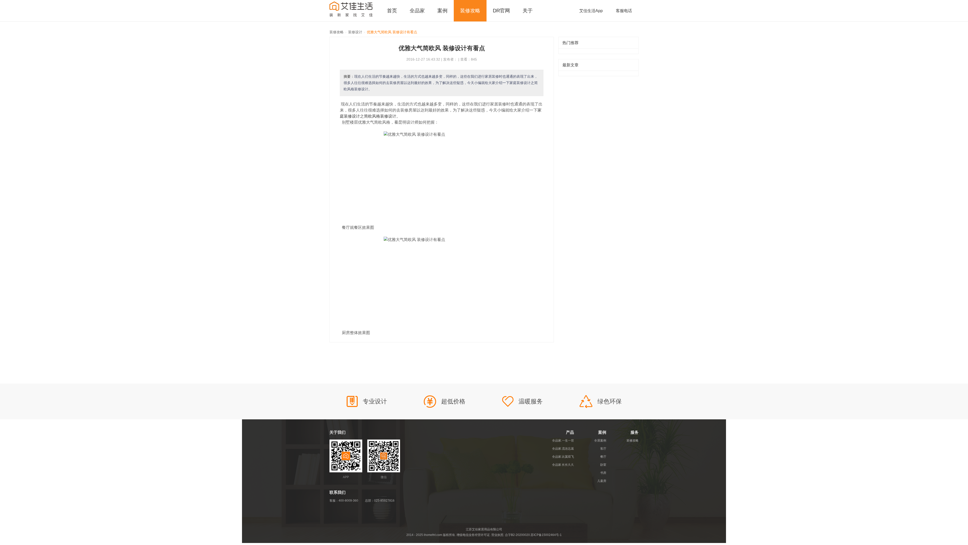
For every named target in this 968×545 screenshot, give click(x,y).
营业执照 (497, 535)
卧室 (603, 465)
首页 (392, 10)
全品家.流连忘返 (563, 448)
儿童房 (601, 481)
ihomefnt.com (433, 535)
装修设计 (355, 32)
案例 (442, 10)
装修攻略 (470, 10)
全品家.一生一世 (563, 440)
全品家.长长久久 (563, 465)
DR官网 (501, 10)
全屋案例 (600, 440)
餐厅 (603, 456)
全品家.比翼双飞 (563, 456)
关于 (528, 10)
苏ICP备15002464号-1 (546, 535)
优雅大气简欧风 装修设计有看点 (392, 32)
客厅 (603, 448)
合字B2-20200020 (517, 535)
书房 (603, 473)
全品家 (417, 10)
